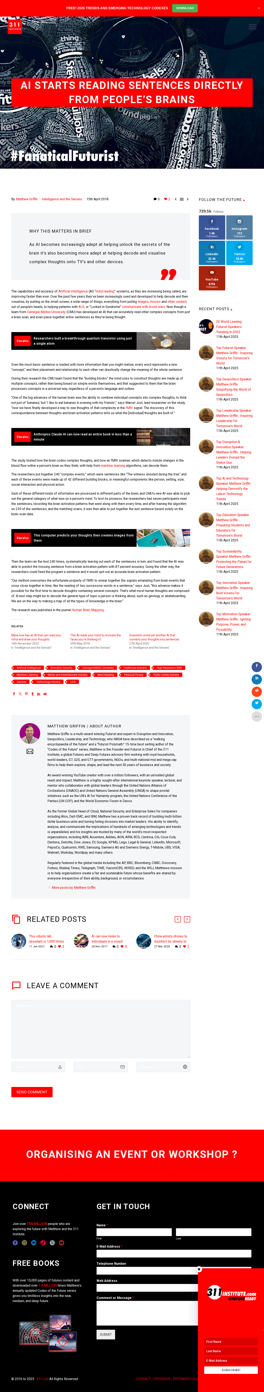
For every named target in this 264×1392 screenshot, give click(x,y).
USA (73, 681)
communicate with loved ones (143, 307)
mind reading (105, 291)
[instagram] (24, 1242)
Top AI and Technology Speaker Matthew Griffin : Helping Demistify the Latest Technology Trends (234, 488)
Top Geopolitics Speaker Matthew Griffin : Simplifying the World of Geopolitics (234, 387)
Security (21, 681)
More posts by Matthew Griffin (73, 888)
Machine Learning (27, 674)
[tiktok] (43, 1242)
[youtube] (61, 1242)
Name (102, 1225)
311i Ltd (42, 1379)
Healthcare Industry (135, 667)
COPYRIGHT (162, 1379)
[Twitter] (20, 693)
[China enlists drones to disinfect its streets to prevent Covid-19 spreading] (145, 941)
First (99, 1238)
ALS (81, 307)
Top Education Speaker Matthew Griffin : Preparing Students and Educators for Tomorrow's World (233, 525)
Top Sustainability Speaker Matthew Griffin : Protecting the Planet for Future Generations (234, 559)
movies (155, 302)
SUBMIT (106, 1335)
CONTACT (143, 1379)
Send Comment (31, 1092)
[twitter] (52, 1242)
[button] (178, 919)
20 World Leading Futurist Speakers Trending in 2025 (229, 327)
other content (176, 302)
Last (178, 1238)
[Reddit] (45, 693)
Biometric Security (61, 667)
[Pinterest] (26, 693)
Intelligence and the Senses (62, 199)
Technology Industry (48, 681)
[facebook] (15, 1242)
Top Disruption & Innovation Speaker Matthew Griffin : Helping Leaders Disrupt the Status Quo (233, 452)
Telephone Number (111, 1264)
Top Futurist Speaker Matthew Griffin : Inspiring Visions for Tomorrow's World (234, 355)
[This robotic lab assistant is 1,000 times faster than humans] (20, 941)
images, (143, 302)
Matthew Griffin (27, 199)
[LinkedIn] (38, 693)
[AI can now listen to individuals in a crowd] (83, 941)
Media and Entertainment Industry (67, 674)
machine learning (113, 466)
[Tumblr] (32, 693)
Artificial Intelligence (73, 291)
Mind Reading (106, 674)
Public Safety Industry (166, 674)
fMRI (129, 408)
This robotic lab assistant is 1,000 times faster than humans (46, 941)
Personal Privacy (133, 674)
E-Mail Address (109, 1246)
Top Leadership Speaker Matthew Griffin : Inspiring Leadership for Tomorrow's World (234, 418)
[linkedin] (33, 1242)
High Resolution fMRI (169, 667)
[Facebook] (14, 693)
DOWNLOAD (185, 8)
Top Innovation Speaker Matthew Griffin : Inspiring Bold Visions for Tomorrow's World (234, 590)
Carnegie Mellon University (46, 312)
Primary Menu (252, 27)
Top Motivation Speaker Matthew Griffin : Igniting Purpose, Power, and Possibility (233, 622)
